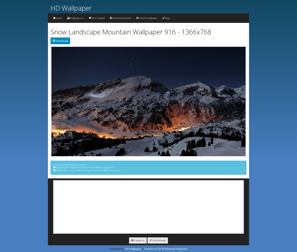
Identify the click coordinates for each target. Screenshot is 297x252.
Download (61, 40)
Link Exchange (159, 240)
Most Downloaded (121, 18)
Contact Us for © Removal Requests (166, 248)
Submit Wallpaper (148, 18)
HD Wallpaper (71, 7)
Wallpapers (75, 18)
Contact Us (139, 240)
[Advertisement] (148, 207)
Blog (167, 18)
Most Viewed (98, 18)
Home (58, 18)
